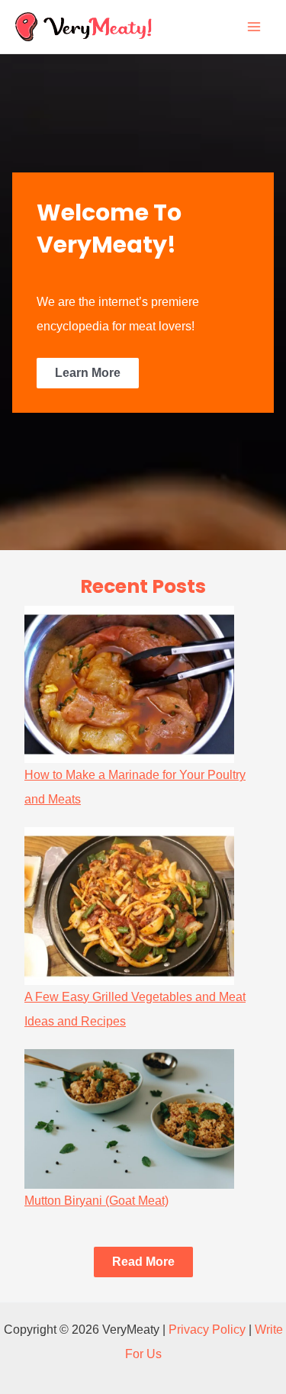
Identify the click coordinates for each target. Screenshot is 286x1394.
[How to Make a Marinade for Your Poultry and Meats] (129, 684)
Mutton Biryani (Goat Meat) (96, 1200)
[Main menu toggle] (254, 26)
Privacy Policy (207, 1329)
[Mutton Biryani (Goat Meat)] (129, 1119)
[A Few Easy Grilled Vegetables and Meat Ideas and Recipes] (129, 905)
